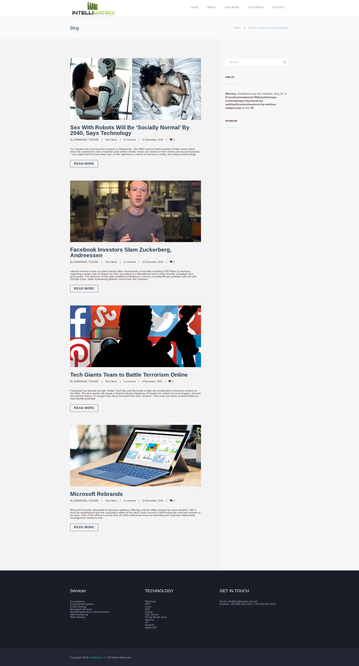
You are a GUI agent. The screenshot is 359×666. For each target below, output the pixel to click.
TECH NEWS (255, 7)
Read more (84, 163)
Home (237, 27)
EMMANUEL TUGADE (86, 139)
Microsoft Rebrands (96, 494)
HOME (195, 7)
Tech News (111, 139)
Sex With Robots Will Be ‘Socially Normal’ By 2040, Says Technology (129, 130)
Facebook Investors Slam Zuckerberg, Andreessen (120, 252)
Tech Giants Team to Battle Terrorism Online (129, 375)
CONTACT (278, 7)
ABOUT (211, 7)
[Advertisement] (257, 158)
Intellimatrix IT (97, 657)
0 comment (130, 139)
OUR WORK (232, 7)
